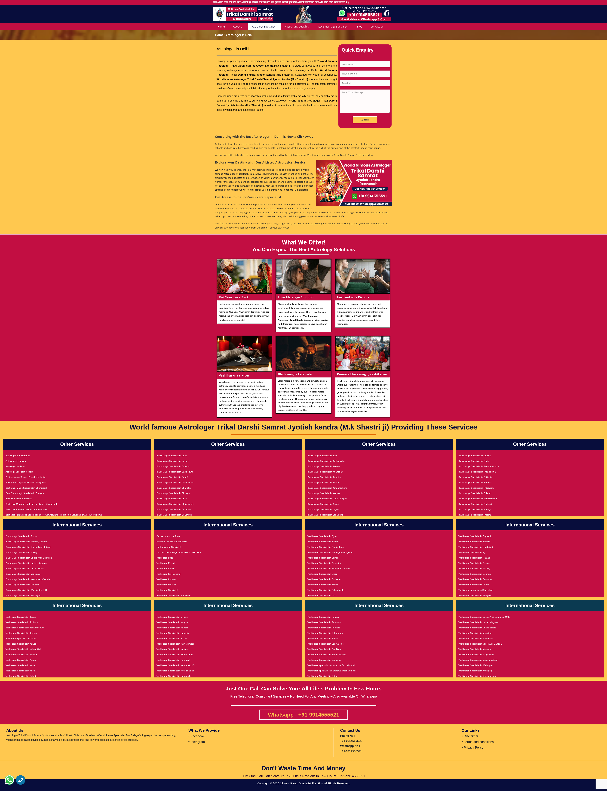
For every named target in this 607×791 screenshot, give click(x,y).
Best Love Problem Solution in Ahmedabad (27, 509)
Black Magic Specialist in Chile (171, 498)
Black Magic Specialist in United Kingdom (26, 563)
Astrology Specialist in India (19, 471)
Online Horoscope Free (168, 536)
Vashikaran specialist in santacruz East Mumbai (331, 665)
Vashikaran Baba (164, 557)
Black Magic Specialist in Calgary (172, 461)
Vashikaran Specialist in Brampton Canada (328, 568)
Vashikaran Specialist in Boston (323, 557)
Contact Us (377, 26)
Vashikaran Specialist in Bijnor (322, 536)
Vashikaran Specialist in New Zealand (175, 670)
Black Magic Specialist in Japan (323, 482)
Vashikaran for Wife (166, 584)
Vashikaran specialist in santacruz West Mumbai (331, 670)
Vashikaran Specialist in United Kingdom (478, 622)
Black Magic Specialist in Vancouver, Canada (28, 579)
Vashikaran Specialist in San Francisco (326, 654)
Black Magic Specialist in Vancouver (23, 574)
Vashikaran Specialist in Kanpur (21, 654)
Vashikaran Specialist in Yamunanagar (477, 676)
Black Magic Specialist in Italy (322, 455)
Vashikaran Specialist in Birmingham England (330, 552)
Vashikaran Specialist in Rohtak (323, 617)
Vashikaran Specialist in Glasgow (474, 595)
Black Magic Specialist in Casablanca (174, 482)
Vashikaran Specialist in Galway (474, 568)
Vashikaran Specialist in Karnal (21, 660)
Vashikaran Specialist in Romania (324, 622)
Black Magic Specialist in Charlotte (173, 488)
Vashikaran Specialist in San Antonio (325, 644)
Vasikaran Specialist (297, 26)
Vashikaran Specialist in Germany (475, 579)
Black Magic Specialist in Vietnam (22, 584)
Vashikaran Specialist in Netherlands (174, 654)
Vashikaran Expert (165, 563)
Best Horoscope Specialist (19, 498)
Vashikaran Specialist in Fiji (471, 552)
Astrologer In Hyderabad (18, 455)
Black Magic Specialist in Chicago (173, 493)
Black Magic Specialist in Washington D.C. (26, 590)
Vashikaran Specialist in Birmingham (325, 547)
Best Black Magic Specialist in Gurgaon (25, 493)
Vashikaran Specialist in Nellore (172, 649)
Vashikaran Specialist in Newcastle (173, 676)
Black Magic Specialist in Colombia (173, 509)
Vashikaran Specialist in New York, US (175, 665)
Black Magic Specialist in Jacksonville (326, 461)
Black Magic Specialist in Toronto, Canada (26, 541)
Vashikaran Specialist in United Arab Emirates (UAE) (484, 617)
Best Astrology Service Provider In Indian (26, 477)
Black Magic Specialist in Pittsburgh (476, 488)
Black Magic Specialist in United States (25, 568)
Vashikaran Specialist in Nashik (171, 638)
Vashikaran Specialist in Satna (322, 676)
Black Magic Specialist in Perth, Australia (478, 466)
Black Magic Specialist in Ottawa (474, 455)
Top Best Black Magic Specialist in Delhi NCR (178, 552)
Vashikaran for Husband (168, 574)
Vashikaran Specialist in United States (477, 627)
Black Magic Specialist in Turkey (21, 552)
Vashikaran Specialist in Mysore (172, 617)
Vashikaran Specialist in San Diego (324, 649)
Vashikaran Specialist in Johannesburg (25, 627)
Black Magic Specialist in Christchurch (175, 504)
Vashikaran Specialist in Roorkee (323, 627)
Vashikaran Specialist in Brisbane (323, 579)
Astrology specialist (15, 466)
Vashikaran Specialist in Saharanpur (325, 633)
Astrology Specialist (263, 26)
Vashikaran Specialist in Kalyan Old (23, 649)
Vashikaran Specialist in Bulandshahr (325, 590)
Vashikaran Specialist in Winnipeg (475, 670)
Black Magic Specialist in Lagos (323, 509)
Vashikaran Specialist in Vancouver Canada (480, 644)
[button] (9, 780)
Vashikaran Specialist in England (474, 536)
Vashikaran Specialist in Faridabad (475, 547)
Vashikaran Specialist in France (474, 563)
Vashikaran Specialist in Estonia (474, 541)
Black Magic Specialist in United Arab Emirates (29, 557)
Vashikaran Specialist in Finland (474, 557)
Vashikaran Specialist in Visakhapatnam (478, 660)
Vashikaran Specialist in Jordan (21, 633)
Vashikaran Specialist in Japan (21, 617)
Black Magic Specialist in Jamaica (324, 477)
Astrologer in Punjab (16, 461)
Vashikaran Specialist (167, 590)
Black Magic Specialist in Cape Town (174, 471)
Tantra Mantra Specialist (168, 547)
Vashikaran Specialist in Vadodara (475, 633)
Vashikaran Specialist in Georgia (474, 574)
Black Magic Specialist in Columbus (174, 514)
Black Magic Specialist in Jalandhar (325, 471)
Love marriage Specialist (332, 26)
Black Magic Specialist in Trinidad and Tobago (28, 547)
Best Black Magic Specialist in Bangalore (26, 482)
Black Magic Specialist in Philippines (476, 477)
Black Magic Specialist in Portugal (475, 509)
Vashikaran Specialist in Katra (20, 665)
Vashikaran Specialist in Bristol (322, 584)
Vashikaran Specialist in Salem (322, 638)
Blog (359, 26)
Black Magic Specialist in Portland (475, 504)
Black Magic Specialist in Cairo (171, 455)
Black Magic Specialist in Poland (474, 493)
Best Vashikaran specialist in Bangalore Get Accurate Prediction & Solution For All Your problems (54, 514)
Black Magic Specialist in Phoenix (475, 482)
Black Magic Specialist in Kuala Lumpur (327, 498)
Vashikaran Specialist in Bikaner (323, 541)
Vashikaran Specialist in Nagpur (172, 622)
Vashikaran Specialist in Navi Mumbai (175, 644)
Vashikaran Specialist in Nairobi (172, 627)
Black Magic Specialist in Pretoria (474, 514)
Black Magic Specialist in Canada (173, 466)
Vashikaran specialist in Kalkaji (21, 638)
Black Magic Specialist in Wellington (23, 595)
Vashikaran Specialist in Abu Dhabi (173, 595)
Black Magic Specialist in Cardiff (172, 477)
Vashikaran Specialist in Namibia (172, 633)
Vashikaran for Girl (165, 568)
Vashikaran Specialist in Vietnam (474, 649)
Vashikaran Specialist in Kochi (20, 670)
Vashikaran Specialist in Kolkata (21, 676)
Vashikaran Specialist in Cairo (322, 595)
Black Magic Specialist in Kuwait (323, 504)
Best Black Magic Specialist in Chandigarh (26, 488)
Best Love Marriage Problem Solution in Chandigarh (32, 504)
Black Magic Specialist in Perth (473, 461)
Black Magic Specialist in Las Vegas (325, 514)
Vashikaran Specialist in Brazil (322, 574)
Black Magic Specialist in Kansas (323, 493)
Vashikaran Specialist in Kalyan (21, 644)
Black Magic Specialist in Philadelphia (477, 471)
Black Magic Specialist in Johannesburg (327, 488)
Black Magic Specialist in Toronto (22, 536)
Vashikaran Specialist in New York (173, 660)
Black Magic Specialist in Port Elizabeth (477, 498)
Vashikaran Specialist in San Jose (324, 660)
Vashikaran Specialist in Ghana (473, 584)
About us (238, 26)
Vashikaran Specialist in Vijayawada (476, 654)
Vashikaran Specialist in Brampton (324, 563)
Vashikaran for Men (166, 579)
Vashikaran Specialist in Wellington (475, 665)
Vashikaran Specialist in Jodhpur (22, 622)
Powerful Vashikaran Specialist (171, 541)
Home (221, 26)
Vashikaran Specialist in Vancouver (475, 638)
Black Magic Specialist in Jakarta (323, 466)
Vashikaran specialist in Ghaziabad (475, 590)
